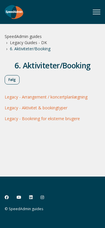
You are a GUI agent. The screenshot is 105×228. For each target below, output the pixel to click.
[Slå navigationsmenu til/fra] (96, 12)
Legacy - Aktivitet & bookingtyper (36, 107)
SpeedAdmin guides (23, 36)
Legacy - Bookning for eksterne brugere (42, 118)
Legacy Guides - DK (28, 42)
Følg (12, 79)
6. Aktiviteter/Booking (30, 48)
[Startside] (14, 12)
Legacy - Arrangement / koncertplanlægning (46, 97)
